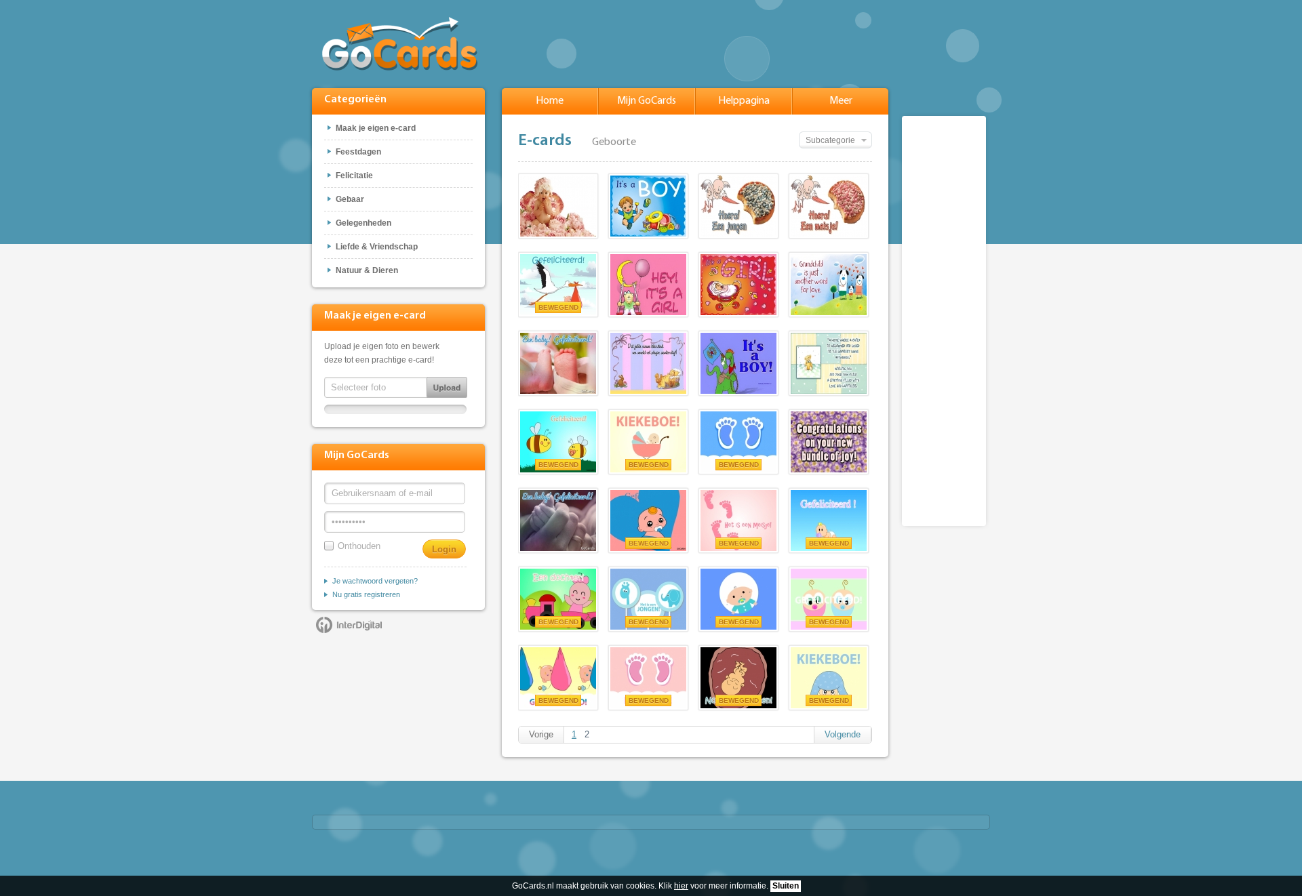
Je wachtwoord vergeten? (375, 581)
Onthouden (359, 546)
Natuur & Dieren (367, 270)
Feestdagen (358, 152)
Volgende (843, 734)
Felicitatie (354, 175)
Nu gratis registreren (366, 594)
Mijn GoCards (646, 101)
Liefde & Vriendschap (377, 246)
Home (550, 101)
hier (681, 886)
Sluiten (785, 886)
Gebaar (350, 199)
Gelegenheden (363, 223)
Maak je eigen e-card (376, 128)
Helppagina (744, 101)
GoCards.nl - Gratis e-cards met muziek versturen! (399, 43)
